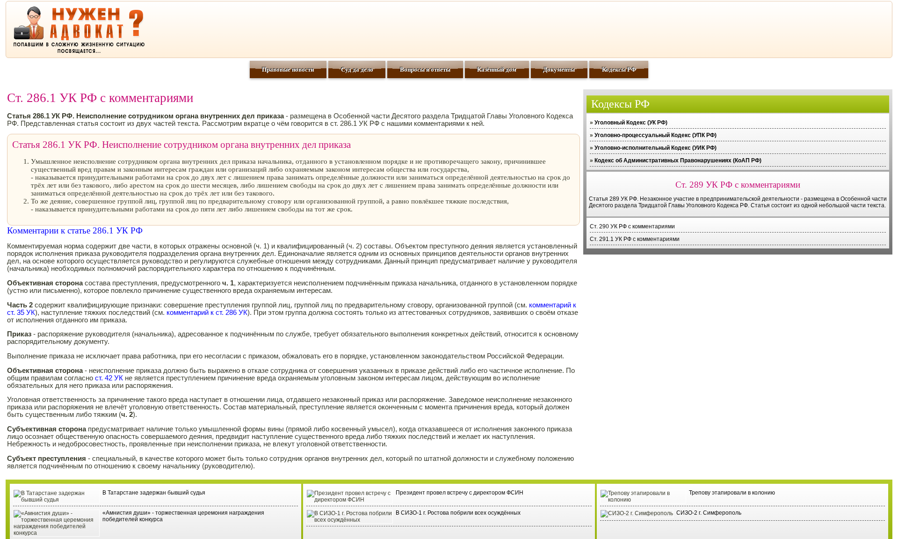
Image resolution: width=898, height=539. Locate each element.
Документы (559, 69)
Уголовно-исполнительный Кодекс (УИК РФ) (655, 148)
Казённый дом (496, 69)
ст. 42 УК (109, 378)
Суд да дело (357, 69)
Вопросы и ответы (425, 69)
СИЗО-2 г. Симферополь (708, 513)
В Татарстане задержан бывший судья (153, 492)
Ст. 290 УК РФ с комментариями (632, 226)
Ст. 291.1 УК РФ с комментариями (635, 239)
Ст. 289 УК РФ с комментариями (737, 184)
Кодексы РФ (619, 69)
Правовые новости (288, 69)
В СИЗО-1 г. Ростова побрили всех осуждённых (458, 513)
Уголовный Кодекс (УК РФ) (630, 122)
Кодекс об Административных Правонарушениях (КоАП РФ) (677, 160)
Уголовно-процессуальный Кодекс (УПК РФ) (655, 135)
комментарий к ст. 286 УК (207, 312)
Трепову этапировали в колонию (732, 492)
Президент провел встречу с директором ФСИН (459, 492)
